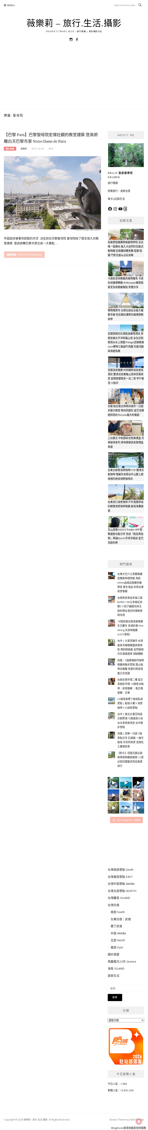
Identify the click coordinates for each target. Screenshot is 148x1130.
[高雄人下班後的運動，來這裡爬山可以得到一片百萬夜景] (138, 783)
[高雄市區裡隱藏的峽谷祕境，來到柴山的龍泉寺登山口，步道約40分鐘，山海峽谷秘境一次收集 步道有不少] (113, 808)
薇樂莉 (24, 148)
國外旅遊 (10, 148)
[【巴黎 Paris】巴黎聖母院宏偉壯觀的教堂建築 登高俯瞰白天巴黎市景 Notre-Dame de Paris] (52, 193)
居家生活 (113, 975)
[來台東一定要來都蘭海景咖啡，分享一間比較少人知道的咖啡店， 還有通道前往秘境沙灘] (126, 808)
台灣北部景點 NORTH (122, 891)
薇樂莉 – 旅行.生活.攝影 (74, 23)
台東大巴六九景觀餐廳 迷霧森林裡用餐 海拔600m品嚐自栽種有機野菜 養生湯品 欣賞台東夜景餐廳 (130, 582)
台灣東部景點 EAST (120, 877)
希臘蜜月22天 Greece (122, 961)
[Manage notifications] (139, 1121)
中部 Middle (118, 933)
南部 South (118, 912)
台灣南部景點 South (120, 869)
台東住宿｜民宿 (121, 919)
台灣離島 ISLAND (119, 898)
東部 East (117, 947)
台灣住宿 (113, 905)
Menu (11, 5)
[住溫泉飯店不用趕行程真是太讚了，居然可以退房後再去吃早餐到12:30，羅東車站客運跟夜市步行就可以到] (113, 795)
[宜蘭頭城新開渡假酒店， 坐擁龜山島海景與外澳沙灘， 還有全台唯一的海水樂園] (126, 783)
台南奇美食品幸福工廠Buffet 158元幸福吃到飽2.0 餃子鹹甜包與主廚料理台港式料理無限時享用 (129, 606)
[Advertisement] (74, 80)
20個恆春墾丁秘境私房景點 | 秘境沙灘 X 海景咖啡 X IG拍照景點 (130, 703)
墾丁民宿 (116, 926)
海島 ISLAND (116, 968)
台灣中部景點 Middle (121, 884)
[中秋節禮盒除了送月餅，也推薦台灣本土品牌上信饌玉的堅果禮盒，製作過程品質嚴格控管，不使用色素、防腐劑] (126, 795)
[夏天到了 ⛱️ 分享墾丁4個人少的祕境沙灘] (138, 808)
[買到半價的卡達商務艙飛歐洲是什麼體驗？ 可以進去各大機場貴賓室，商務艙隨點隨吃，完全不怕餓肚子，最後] (113, 783)
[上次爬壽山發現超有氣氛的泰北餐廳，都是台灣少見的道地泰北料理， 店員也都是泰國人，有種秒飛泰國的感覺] (138, 795)
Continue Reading (29, 254)
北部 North (118, 940)
